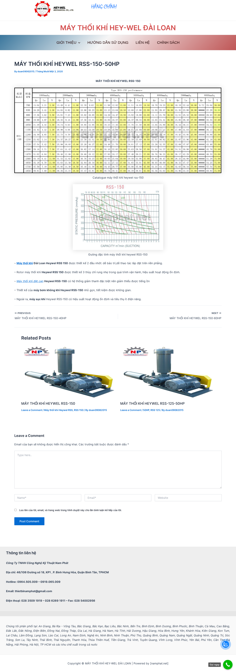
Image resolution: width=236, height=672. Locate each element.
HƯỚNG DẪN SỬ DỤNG (107, 42)
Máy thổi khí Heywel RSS (58, 410)
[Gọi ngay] (228, 664)
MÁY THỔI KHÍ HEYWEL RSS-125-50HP (152, 403)
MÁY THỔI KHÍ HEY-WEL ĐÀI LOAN (118, 28)
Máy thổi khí (25, 263)
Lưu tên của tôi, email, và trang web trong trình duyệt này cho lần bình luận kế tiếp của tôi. (70, 510)
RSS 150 (78, 410)
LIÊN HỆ (143, 42)
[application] (78, 42)
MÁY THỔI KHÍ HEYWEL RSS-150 (48, 403)
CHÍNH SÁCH (168, 42)
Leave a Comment (31, 410)
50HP (146, 410)
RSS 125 (155, 410)
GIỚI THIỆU (66, 42)
